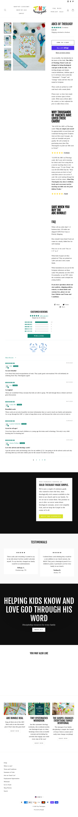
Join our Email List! (10, 775)
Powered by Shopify (39, 809)
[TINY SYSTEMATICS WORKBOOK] (39, 709)
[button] (56, 27)
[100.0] (33, 347)
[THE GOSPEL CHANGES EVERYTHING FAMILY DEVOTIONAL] (63, 709)
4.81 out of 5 (44, 316)
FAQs (5, 763)
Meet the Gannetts (51, 516)
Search (6, 791)
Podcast (54, 11)
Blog (59, 8)
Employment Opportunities (11, 778)
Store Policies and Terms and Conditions (61, 295)
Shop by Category (21, 6)
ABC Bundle (58, 213)
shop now (14, 731)
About (21, 13)
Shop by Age (21, 10)
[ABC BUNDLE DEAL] (15, 709)
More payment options (63, 53)
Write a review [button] (39, 336)
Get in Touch (7, 784)
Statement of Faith (9, 772)
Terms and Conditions (10, 769)
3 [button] (39, 460)
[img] (10, 363)
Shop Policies (8, 788)
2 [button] (36, 460)
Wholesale (7, 781)
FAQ (54, 8)
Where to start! (8, 766)
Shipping (54, 32)
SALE (61, 11)
